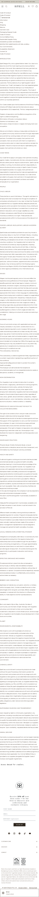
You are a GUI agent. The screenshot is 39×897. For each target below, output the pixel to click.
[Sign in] (30, 6)
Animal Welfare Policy (7, 37)
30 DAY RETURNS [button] (30, 1)
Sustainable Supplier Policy (8, 39)
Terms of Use (33, 887)
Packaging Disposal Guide (8, 32)
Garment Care (4, 30)
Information (6, 17)
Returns (2, 27)
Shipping (3, 25)
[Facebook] (9, 833)
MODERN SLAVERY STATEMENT (10, 42)
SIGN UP (19, 824)
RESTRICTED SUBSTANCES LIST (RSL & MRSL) (14, 44)
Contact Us (3, 51)
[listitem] (19, 805)
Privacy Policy (23, 887)
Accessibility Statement (7, 49)
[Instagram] (14, 833)
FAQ (1, 22)
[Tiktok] (25, 833)
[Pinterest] (19, 833)
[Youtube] (30, 833)
